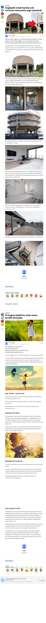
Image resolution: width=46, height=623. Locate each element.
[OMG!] (40, 296)
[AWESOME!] (7, 296)
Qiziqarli (7, 5)
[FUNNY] (31, 296)
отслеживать (24, 278)
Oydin (9, 342)
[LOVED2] (36, 296)
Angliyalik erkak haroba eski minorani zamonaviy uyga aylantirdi (23, 9)
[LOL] (21, 296)
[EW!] (26, 296)
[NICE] (12, 296)
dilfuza (10, 35)
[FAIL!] (17, 296)
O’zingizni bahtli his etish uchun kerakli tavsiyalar (21, 316)
